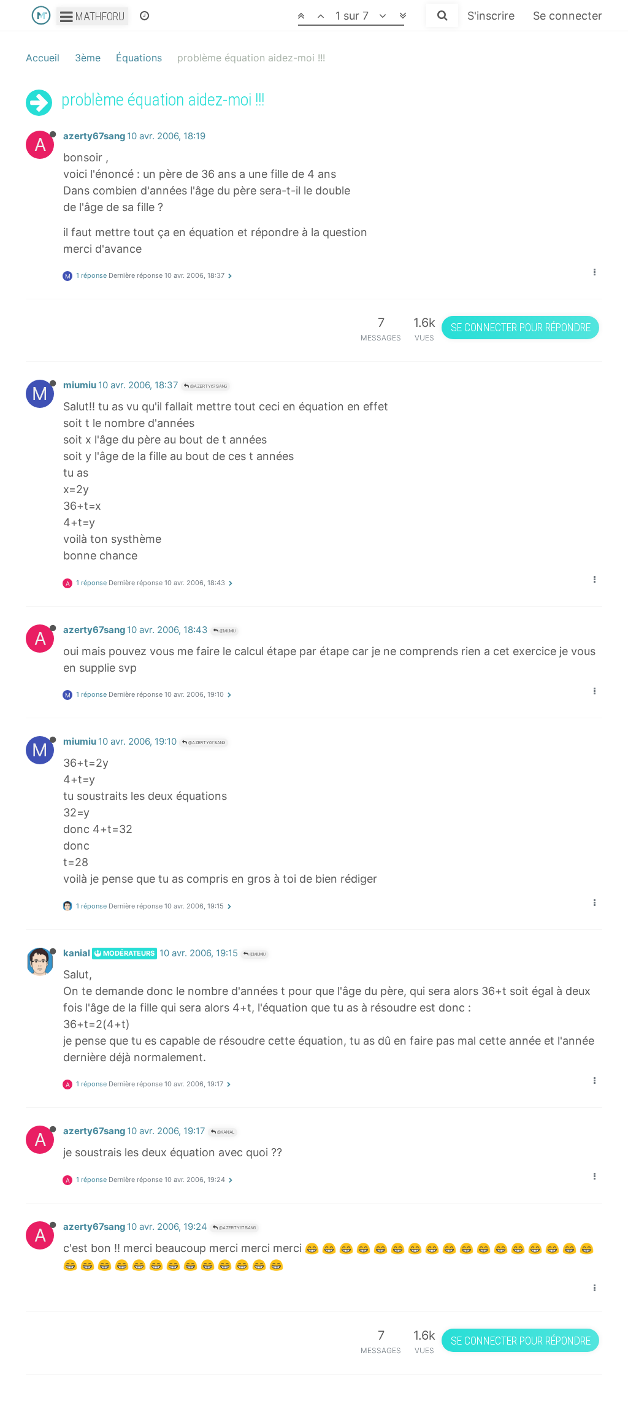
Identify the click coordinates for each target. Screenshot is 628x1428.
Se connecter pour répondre (521, 327)
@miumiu (227, 631)
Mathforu (98, 16)
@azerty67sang (208, 386)
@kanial (225, 1132)
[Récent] (144, 15)
